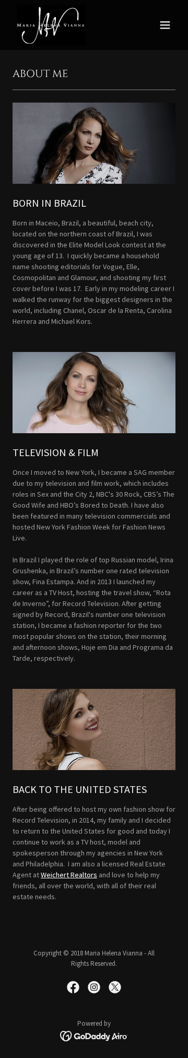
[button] (165, 25)
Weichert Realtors (69, 874)
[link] (51, 25)
